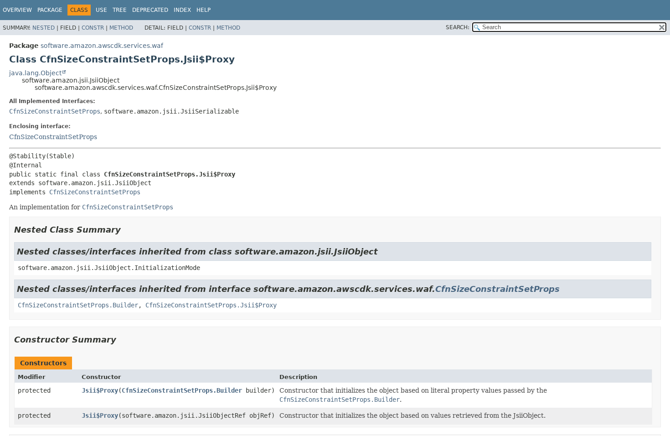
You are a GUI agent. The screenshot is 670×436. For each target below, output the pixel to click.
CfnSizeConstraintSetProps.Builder (78, 305)
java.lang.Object (35, 73)
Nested (43, 28)
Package (49, 10)
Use (101, 10)
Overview (17, 10)
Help (203, 10)
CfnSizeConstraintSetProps (54, 111)
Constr (93, 28)
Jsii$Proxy (100, 390)
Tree (120, 10)
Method (121, 28)
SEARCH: (457, 27)
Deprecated (150, 10)
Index (182, 10)
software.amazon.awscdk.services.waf (102, 45)
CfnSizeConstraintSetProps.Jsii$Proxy (211, 305)
